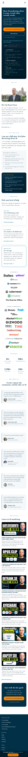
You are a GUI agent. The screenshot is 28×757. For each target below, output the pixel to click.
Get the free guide (8, 222)
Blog (3, 735)
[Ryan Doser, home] (3, 2)
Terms (3, 749)
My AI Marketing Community (8, 726)
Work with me (14, 33)
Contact (3, 739)
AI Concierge (5, 724)
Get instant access (8, 241)
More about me (5, 127)
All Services (4, 729)
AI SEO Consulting (6, 722)
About (3, 737)
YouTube (4, 741)
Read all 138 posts (6, 679)
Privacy (3, 747)
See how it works (8, 263)
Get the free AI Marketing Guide (14, 29)
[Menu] (25, 2)
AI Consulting (5, 720)
